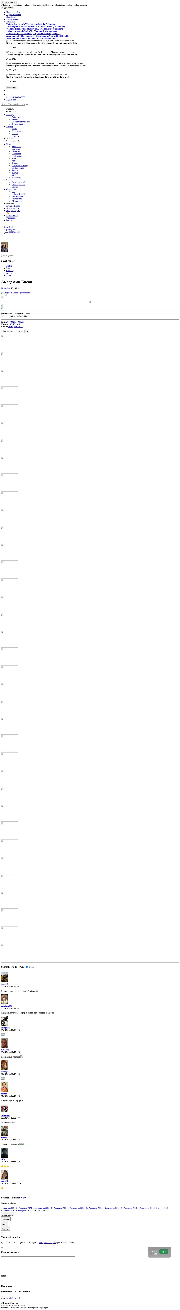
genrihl (4, 1094)
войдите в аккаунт (47, 1242)
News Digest (12, 88)
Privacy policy (32, 1308)
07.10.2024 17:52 (8, 1118)
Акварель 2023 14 (80, 1208)
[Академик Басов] (15, 293)
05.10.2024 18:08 (8, 1030)
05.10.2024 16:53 (8, 986)
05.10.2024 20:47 (8, 1052)
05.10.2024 (15, 324)
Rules (12, 1308)
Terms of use (20, 1308)
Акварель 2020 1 (9, 1210)
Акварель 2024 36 (27, 1208)
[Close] (27, 104)
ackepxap (5, 1028)
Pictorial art (6, 288)
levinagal (5, 1072)
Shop (8, 275)
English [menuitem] (17, 97)
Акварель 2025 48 (10, 1208)
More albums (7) (41, 1210)
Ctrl (20, 331)
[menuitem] (23, 97)
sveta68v (5, 984)
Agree (164, 1252)
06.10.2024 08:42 (8, 1074)
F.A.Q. (9, 1305)
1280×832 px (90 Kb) (14, 322)
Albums (9, 273)
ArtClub (13, 139)
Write (22, 967)
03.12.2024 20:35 (8, 1183)
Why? (23, 1198)
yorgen (4, 1137)
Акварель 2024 (15, 326)
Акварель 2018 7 (149, 1208)
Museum (11, 110)
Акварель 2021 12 (132, 1208)
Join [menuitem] (14, 99)
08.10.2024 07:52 (8, 1139)
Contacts (23, 1305)
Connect (9, 270)
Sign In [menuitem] (9, 99)
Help (3, 1305)
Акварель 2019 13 (115, 1208)
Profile (9, 266)
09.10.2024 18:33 (8, 1162)
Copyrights (43, 1308)
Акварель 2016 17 (62, 1208)
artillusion (5, 1115)
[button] (13, 12)
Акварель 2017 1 (26, 1210)
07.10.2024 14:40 (8, 1096)
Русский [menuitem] (10, 97)
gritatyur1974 (7, 1006)
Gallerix (12, 1298)
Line (8, 268)
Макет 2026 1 (164, 1208)
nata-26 (4, 1181)
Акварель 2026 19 (45, 1208)
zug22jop (5, 1050)
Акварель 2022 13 (97, 1208)
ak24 (3, 1159)
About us (16, 1305)
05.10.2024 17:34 (8, 1008)
